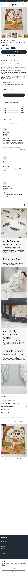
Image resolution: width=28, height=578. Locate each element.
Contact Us (3, 544)
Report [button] (16, 147)
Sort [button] (4, 119)
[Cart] (26, 4)
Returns (3, 548)
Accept (13, 568)
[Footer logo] (4, 538)
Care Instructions (5, 551)
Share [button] (19, 147)
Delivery (3, 546)
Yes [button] (13, 147)
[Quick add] (2, 456)
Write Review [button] (14, 95)
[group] (14, 89)
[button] (14, 40)
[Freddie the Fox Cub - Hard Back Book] (14, 440)
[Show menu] (1, 4)
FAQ (2, 555)
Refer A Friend (4, 558)
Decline (13, 571)
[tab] (14, 124)
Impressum (3, 553)
